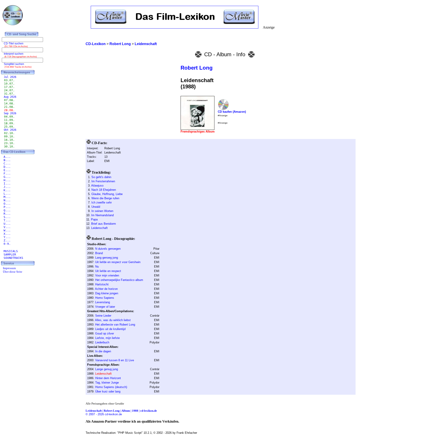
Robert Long (197, 68)
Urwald (95, 206)
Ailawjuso (97, 185)
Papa (94, 219)
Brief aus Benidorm (103, 223)
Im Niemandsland (102, 215)
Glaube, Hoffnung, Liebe (107, 194)
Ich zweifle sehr (101, 202)
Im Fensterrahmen (103, 181)
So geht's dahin (101, 177)
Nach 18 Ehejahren (103, 189)
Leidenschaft (99, 228)
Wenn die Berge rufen (105, 198)
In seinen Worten (102, 211)
